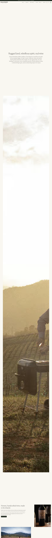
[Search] (47, 2)
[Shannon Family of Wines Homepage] (4, 2)
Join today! (32, 0)
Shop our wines (4, 516)
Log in (49, 2)
